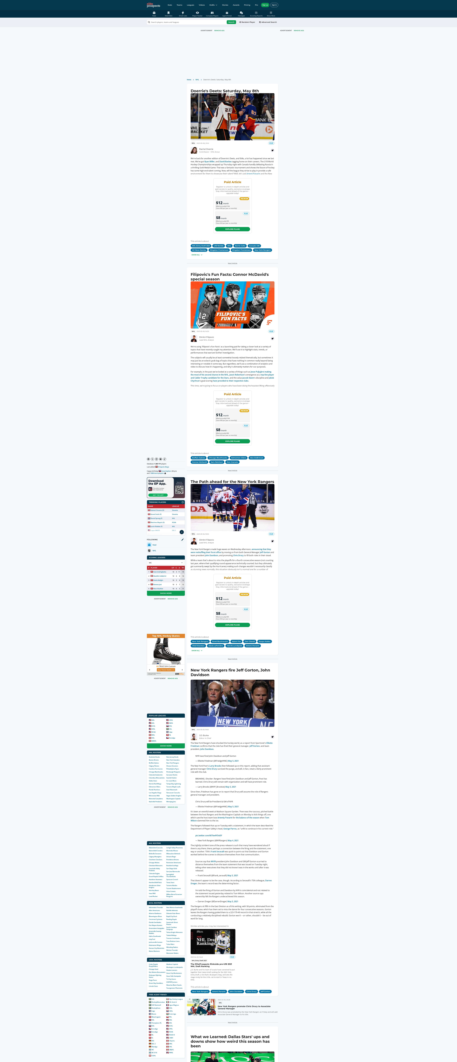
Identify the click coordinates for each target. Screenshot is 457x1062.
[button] (271, 14)
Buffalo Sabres (154, 763)
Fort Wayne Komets (155, 925)
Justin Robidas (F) (156, 526)
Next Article (232, 263)
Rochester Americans (173, 863)
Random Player (248, 22)
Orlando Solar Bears (173, 913)
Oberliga (154, 1047)
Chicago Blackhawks (156, 772)
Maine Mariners (154, 951)
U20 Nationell (156, 1005)
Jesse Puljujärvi (257, 371)
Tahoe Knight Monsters (174, 932)
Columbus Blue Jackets (157, 778)
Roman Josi (157, 584)
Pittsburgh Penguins (173, 772)
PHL (170, 1017)
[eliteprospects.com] (153, 5)
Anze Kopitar (166, 471)
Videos (202, 5)
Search (231, 22)
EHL (153, 1020)
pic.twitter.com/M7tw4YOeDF (208, 833)
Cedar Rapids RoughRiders (153, 965)
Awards (236, 5)
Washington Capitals (173, 799)
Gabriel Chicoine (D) (157, 510)
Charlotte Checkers (155, 860)
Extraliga (172, 738)
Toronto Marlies (171, 885)
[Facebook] (148, 459)
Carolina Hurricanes (156, 769)
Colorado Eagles (154, 874)
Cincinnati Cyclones (155, 919)
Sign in (274, 5)
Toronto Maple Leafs (173, 787)
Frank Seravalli (217, 849)
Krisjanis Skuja (163, 467)
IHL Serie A (173, 1002)
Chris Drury (238, 555)
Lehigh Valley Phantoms (174, 848)
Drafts (212, 5)
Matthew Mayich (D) (158, 522)
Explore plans (232, 229)
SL (152, 1038)
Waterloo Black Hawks (174, 985)
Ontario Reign (171, 857)
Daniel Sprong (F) (156, 518)
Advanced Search (269, 22)
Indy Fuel (152, 939)
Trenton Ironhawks (173, 938)
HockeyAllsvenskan (158, 1002)
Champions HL (157, 1023)
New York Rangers (172, 763)
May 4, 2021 (233, 838)
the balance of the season (247, 815)
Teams (179, 5)
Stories (225, 5)
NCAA (174, 522)
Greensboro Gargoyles (156, 928)
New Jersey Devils (172, 757)
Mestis (154, 1014)
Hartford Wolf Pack (155, 882)
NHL (153, 720)
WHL (153, 735)
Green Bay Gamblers (156, 983)
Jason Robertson (236, 374)
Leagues (190, 5)
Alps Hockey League (176, 999)
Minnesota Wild (154, 796)
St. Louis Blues (171, 781)
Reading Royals (171, 919)
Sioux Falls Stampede (173, 976)
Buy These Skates (165, 670)
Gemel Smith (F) (156, 514)
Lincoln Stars (153, 986)
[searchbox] (192, 22)
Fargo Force (153, 980)
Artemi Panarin (253, 173)
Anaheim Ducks (154, 757)
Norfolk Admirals (172, 910)
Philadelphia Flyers (172, 769)
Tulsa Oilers (170, 944)
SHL (170, 729)
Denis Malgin (158, 580)
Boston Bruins (154, 760)
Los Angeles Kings (155, 793)
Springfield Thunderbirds (171, 875)
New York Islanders (173, 760)
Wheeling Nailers (172, 947)
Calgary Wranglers (155, 857)
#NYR (213, 859)
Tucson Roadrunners (173, 888)
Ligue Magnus (174, 1005)
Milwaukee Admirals (173, 854)
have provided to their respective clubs (230, 380)
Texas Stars (170, 882)
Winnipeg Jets (171, 802)
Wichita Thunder (172, 950)
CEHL (171, 1011)
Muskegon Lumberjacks (174, 967)
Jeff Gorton (265, 552)
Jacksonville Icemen (155, 942)
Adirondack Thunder (156, 907)
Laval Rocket (153, 896)
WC (153, 1050)
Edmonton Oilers (154, 787)
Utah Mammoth (171, 790)
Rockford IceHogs (172, 866)
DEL (153, 1041)
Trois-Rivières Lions (173, 941)
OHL (153, 738)
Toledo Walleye (171, 935)
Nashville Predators (155, 802)
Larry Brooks (215, 764)
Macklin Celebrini (159, 576)
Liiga (170, 732)
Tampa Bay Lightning (173, 784)
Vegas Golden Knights (173, 796)
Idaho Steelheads (155, 936)
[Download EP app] (166, 487)
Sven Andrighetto (159, 572)
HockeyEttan (156, 1008)
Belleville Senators (155, 854)
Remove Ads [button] (299, 30)
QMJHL (154, 741)
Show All (196, 255)
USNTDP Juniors (171, 982)
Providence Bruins (172, 860)
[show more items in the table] (182, 532)
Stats (170, 5)
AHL (173, 526)
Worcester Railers (172, 953)
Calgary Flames (154, 766)
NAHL (171, 723)
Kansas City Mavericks (156, 948)
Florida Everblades (155, 922)
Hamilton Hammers (155, 879)
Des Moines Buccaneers (157, 972)
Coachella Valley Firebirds (154, 870)
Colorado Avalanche (155, 775)
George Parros (230, 826)
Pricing (247, 5)
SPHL (153, 729)
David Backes (225, 161)
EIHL (170, 1008)
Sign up (265, 5)
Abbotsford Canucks (156, 848)
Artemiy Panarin (225, 815)
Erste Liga (172, 1014)
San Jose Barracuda (173, 871)
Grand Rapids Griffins (156, 876)
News (189, 79)
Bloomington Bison (155, 916)
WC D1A (154, 1053)
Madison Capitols (172, 964)
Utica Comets (171, 891)
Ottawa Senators (172, 766)
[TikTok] (164, 459)
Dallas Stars (153, 781)
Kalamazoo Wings (155, 945)
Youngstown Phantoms (174, 988)
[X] (152, 459)
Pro (256, 5)
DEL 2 (154, 1044)
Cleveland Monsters (155, 866)
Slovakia (175, 510)
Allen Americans (154, 910)
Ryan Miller (209, 161)
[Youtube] (160, 459)
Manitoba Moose (172, 851)
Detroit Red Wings (155, 784)
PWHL (171, 1053)
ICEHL (154, 1056)
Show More (166, 593)
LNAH (171, 1038)
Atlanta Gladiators (155, 913)
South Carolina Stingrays (171, 928)
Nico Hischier (158, 589)
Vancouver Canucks (173, 793)
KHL (173, 518)
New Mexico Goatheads (174, 907)
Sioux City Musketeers (174, 973)
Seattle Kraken (171, 778)
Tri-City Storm (171, 979)
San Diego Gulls (171, 869)
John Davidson (211, 555)
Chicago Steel (153, 969)
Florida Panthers (154, 790)
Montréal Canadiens (156, 799)
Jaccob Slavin (248, 377)
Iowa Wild (152, 893)
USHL (171, 720)
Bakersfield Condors (156, 851)
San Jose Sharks (171, 775)
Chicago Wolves (154, 863)
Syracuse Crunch (172, 879)
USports (172, 1041)
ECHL (153, 726)
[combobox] (192, 22)
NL (170, 735)
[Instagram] (156, 459)
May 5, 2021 (233, 759)
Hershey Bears (154, 890)
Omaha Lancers (171, 970)
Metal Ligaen (156, 1017)
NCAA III (172, 1035)
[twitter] (272, 150)
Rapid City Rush (171, 916)
